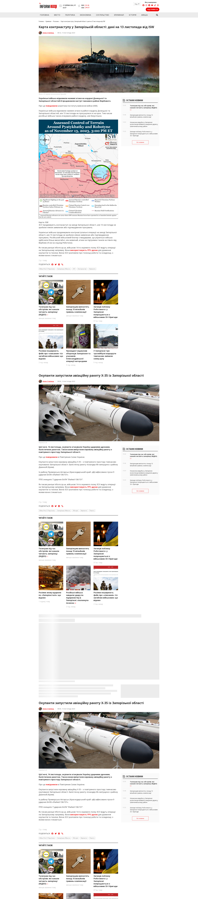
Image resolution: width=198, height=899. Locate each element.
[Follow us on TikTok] (155, 5)
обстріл (75, 510)
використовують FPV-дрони (84, 250)
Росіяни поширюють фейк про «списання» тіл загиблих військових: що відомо (51, 355)
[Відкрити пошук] (157, 15)
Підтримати (152, 9)
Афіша (144, 15)
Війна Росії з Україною (47, 269)
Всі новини (140, 142)
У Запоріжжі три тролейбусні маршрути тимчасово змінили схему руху (105, 355)
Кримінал (119, 15)
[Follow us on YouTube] (152, 5)
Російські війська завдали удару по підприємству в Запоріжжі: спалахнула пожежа (77, 597)
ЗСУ (74, 269)
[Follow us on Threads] (158, 5)
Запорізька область (63, 269)
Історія (132, 15)
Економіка (85, 15)
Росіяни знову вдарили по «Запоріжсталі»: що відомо (50, 595)
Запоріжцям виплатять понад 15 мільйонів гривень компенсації (77, 309)
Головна (44, 15)
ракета (92, 510)
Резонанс (56, 21)
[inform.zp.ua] (48, 6)
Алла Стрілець (48, 33)
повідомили (52, 106)
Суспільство (102, 15)
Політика (70, 15)
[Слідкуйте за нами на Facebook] (143, 5)
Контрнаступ (82, 269)
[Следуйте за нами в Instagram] (146, 5)
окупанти (92, 269)
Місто (57, 15)
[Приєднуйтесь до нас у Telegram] (149, 5)
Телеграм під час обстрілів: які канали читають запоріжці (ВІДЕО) (49, 311)
